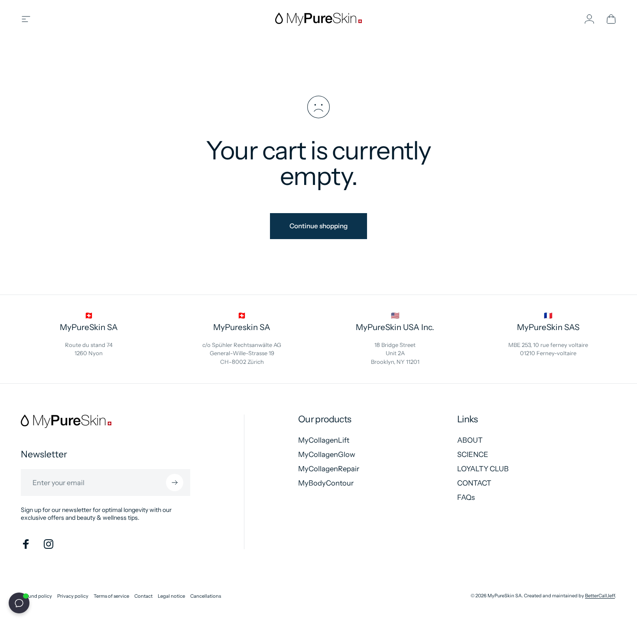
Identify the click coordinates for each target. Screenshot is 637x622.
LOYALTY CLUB (483, 468)
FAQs (466, 497)
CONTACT (474, 483)
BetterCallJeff (600, 596)
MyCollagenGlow (326, 454)
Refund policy (36, 596)
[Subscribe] (174, 482)
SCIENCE (472, 454)
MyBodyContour (326, 483)
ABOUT (470, 440)
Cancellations (205, 596)
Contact (143, 596)
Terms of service (111, 596)
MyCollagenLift (323, 440)
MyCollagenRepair (328, 468)
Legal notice (171, 596)
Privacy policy (72, 596)
